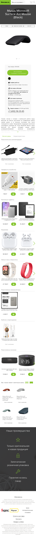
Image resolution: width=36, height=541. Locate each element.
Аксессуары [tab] (6, 136)
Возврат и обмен (19, 522)
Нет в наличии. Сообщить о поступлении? (18, 72)
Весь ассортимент (17, 2)
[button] (31, 2)
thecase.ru (5, 2)
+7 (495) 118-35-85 (16, 111)
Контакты (19, 519)
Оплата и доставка (18, 516)
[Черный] (9, 78)
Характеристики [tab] (19, 136)
